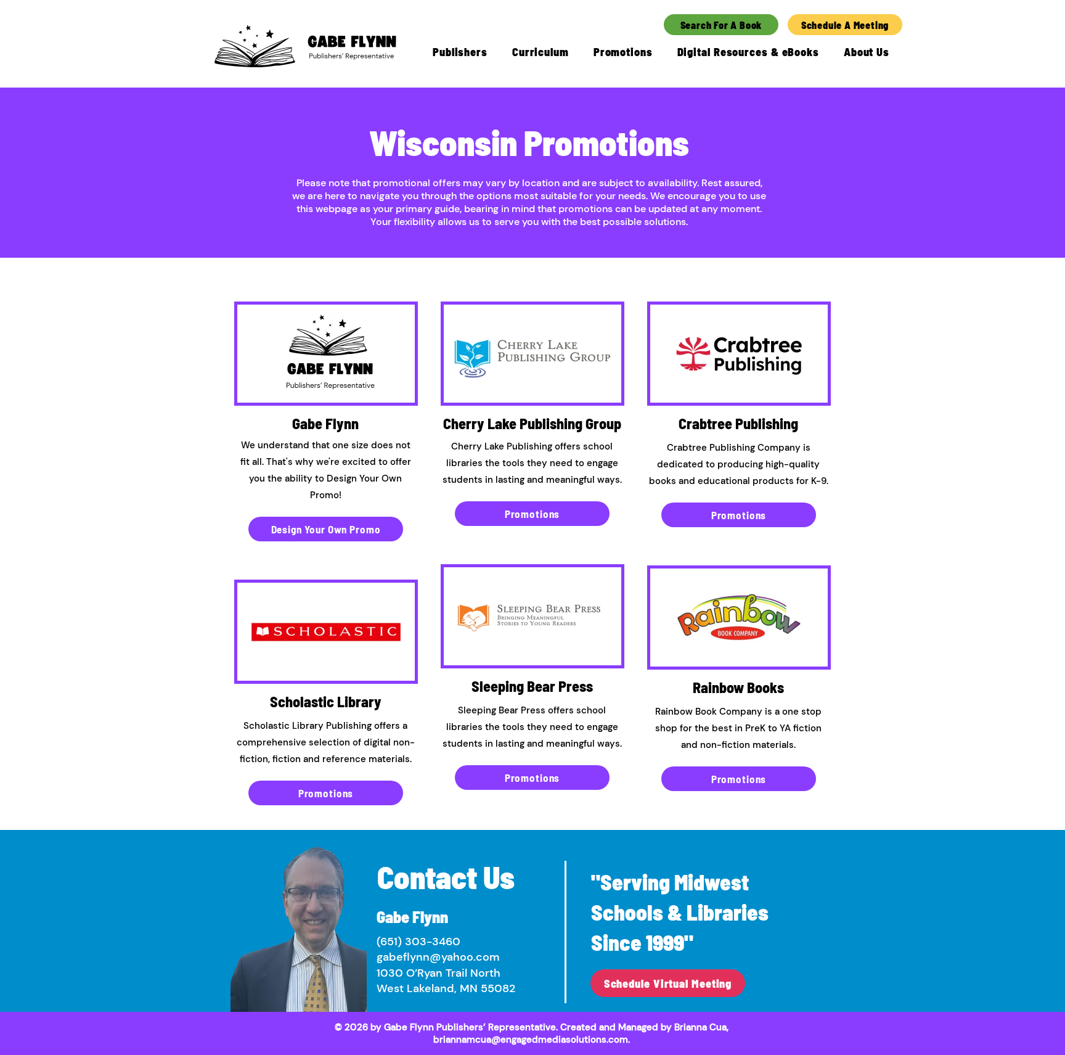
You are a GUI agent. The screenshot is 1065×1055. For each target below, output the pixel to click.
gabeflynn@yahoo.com (438, 957)
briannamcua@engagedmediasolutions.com (530, 1039)
